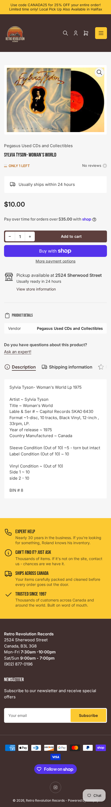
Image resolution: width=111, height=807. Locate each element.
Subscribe (88, 715)
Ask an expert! (17, 351)
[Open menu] (101, 33)
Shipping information (70, 367)
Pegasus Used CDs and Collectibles (38, 145)
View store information (36, 289)
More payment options (55, 261)
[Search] (65, 33)
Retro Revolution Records (45, 800)
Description (24, 367)
